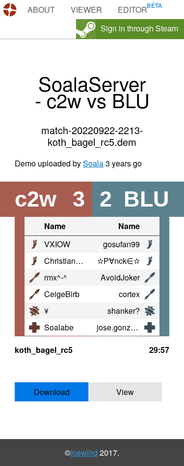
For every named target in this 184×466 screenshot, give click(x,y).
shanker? (123, 310)
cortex (129, 294)
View (125, 391)
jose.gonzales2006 (130, 327)
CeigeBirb (61, 294)
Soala (93, 163)
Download (52, 391)
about (41, 9)
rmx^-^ (55, 277)
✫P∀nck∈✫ (118, 260)
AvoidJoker (120, 277)
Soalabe (59, 327)
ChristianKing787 (74, 260)
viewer (86, 9)
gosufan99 (121, 244)
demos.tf (11, 10)
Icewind (84, 452)
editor (132, 9)
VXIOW (57, 244)
